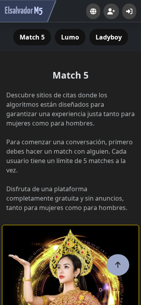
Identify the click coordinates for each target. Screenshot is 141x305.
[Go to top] (118, 265)
